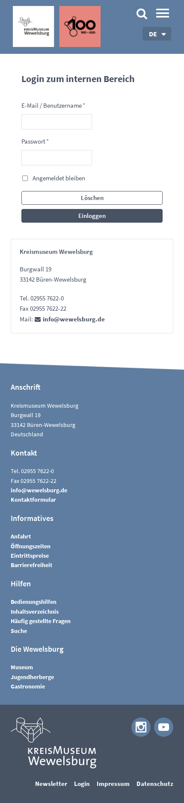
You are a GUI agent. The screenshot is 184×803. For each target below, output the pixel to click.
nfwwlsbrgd (73, 319)
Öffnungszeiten (30, 546)
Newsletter (51, 783)
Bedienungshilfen (33, 602)
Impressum (113, 783)
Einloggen (92, 216)
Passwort (35, 141)
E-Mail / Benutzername (53, 105)
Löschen (92, 198)
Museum (22, 667)
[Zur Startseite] (57, 26)
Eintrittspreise (30, 555)
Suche (19, 631)
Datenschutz (155, 783)
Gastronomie (28, 686)
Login (82, 783)
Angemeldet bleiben (59, 178)
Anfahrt (21, 536)
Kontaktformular (33, 499)
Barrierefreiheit (31, 565)
